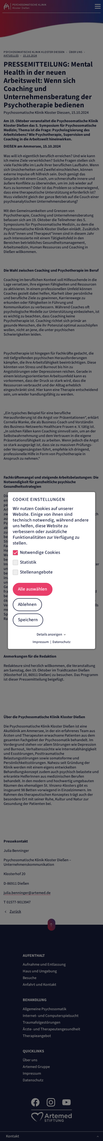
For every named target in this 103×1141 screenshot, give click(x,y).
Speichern (28, 620)
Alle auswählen (32, 589)
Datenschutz (61, 642)
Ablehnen (27, 604)
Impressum (41, 642)
